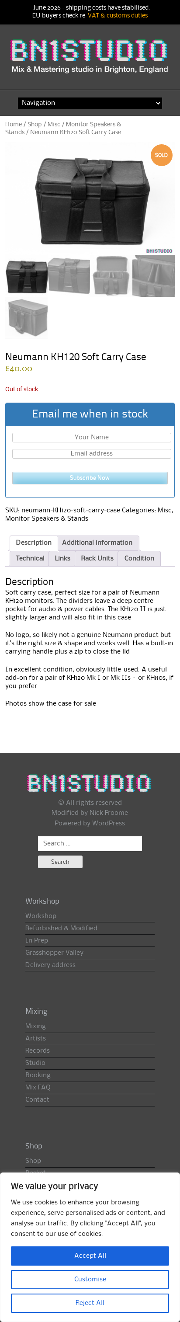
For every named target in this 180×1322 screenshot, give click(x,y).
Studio (35, 1063)
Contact (37, 1100)
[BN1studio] (90, 61)
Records (37, 1051)
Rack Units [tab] (97, 559)
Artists (35, 1039)
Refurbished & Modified (61, 928)
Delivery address (50, 965)
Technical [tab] (30, 559)
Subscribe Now (90, 477)
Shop (35, 125)
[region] (90, 1247)
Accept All (90, 1256)
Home (13, 125)
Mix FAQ (38, 1088)
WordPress (108, 824)
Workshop (40, 916)
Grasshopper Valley (54, 953)
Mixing (35, 1026)
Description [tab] (34, 543)
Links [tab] (62, 559)
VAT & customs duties (118, 16)
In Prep (36, 941)
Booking (38, 1075)
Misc (54, 125)
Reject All (90, 1303)
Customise (90, 1280)
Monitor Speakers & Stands (46, 519)
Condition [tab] (139, 559)
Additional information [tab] (97, 543)
